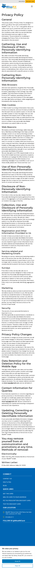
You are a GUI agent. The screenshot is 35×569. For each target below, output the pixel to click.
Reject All (17, 566)
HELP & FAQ (7, 482)
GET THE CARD (8, 494)
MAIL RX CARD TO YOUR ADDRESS (14, 497)
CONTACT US (7, 479)
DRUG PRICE (22, 1)
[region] (17, 557)
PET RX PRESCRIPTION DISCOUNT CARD (17, 500)
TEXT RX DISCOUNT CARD (12, 504)
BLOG (5, 485)
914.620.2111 (10, 517)
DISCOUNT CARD (30, 1)
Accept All (17, 561)
